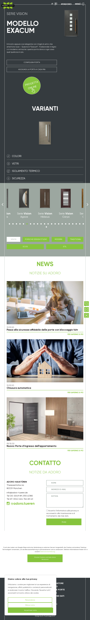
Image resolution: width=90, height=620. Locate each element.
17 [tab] (65, 224)
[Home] (7, 5)
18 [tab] (69, 224)
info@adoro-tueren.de (17, 492)
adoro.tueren (24, 503)
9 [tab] (37, 224)
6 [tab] (27, 224)
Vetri (15, 163)
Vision (13, 239)
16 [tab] (62, 224)
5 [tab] (23, 224)
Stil (64, 247)
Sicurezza (18, 178)
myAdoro (66, 4)
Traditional (75, 239)
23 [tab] (46, 227)
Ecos (25, 247)
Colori (16, 156)
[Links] (2, 204)
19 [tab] (72, 224)
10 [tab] (41, 224)
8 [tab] (34, 224)
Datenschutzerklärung (47, 551)
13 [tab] (51, 224)
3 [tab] (16, 224)
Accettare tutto (30, 610)
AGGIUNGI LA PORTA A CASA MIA (31, 69)
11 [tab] (44, 224)
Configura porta (32, 62)
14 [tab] (55, 224)
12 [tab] (48, 224)
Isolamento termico (26, 170)
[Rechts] (87, 204)
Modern (58, 239)
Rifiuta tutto (30, 605)
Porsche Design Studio (36, 239)
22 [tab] (83, 224)
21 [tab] (80, 224)
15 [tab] (58, 224)
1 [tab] (9, 224)
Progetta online (31, 85)
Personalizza (30, 600)
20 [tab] (76, 224)
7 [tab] (30, 224)
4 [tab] (20, 224)
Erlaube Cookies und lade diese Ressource (45, 558)
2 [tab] (13, 224)
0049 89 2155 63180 (23, 495)
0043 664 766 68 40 (23, 499)
